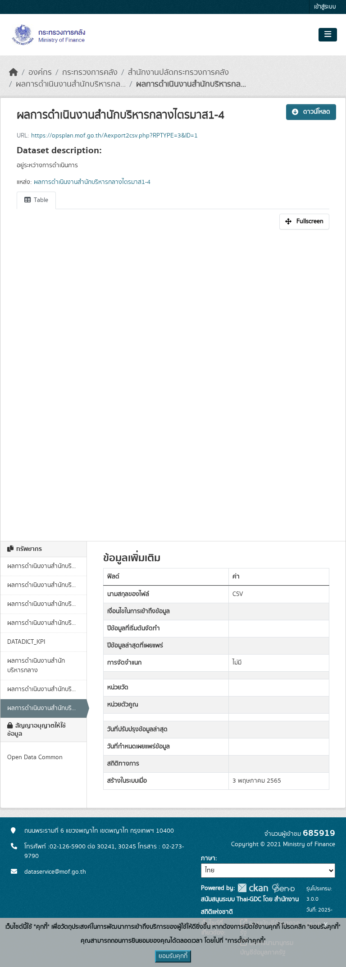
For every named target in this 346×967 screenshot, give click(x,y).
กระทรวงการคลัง (90, 72)
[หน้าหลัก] (13, 72)
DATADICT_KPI (26, 641)
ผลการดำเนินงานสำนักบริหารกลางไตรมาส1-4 (92, 182)
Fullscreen (309, 221)
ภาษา (208, 858)
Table (40, 200)
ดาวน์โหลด (316, 111)
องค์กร (40, 72)
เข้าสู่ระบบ (325, 7)
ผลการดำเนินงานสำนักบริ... (41, 566)
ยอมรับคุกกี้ (173, 956)
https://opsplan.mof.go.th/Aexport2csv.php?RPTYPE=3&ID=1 (114, 135)
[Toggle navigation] (328, 34)
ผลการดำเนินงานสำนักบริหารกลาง (36, 665)
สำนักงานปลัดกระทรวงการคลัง (178, 72)
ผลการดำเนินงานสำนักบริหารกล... (71, 84)
